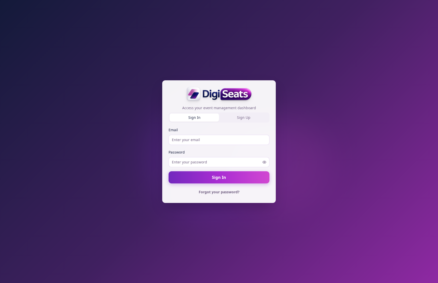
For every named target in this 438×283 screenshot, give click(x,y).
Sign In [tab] (194, 117)
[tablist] (219, 117)
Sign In (219, 177)
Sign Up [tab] (243, 117)
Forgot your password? (219, 192)
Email (173, 129)
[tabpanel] (219, 162)
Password (177, 152)
